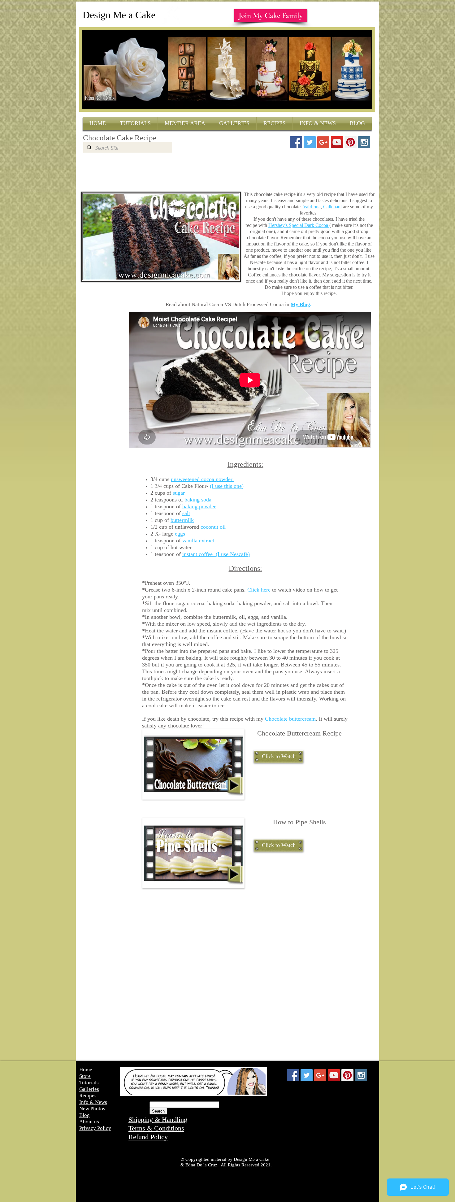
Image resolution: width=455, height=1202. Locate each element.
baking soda (197, 500)
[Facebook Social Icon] (296, 142)
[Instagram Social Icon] (364, 142)
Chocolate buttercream (290, 719)
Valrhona (312, 206)
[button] (278, 756)
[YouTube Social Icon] (337, 142)
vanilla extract (198, 540)
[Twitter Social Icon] (310, 142)
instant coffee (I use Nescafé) (216, 554)
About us (89, 1122)
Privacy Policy (95, 1128)
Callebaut (332, 206)
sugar (179, 493)
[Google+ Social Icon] (323, 142)
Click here (259, 590)
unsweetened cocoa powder (202, 479)
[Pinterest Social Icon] (350, 142)
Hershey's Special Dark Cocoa (298, 225)
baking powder (199, 506)
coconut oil (213, 527)
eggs (180, 534)
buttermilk (182, 520)
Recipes (88, 1096)
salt (186, 513)
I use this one (227, 486)
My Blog (300, 304)
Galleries (89, 1089)
